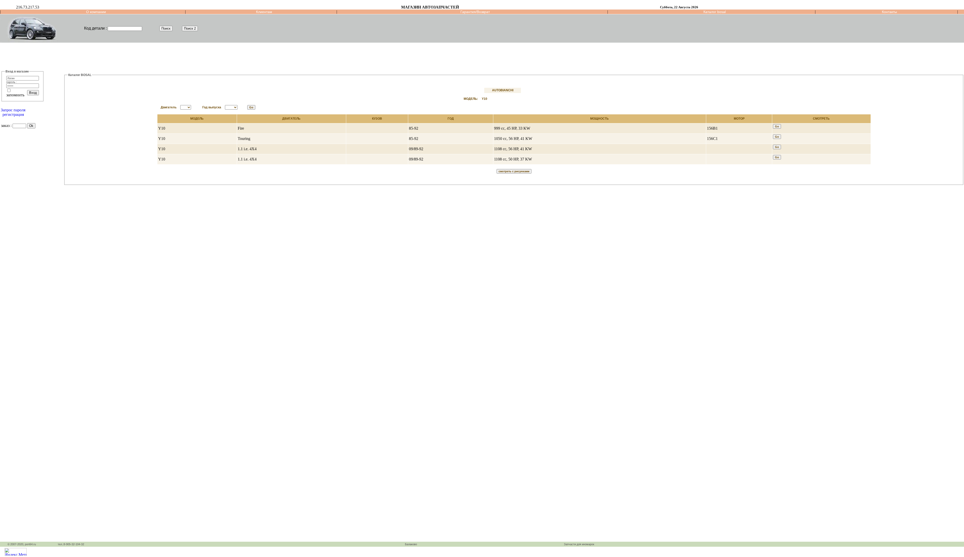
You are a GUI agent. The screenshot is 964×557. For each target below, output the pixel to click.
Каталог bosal (714, 12)
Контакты (889, 12)
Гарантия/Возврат (475, 12)
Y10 (484, 99)
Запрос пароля (13, 110)
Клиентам (264, 12)
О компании (96, 12)
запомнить (15, 95)
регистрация (13, 114)
